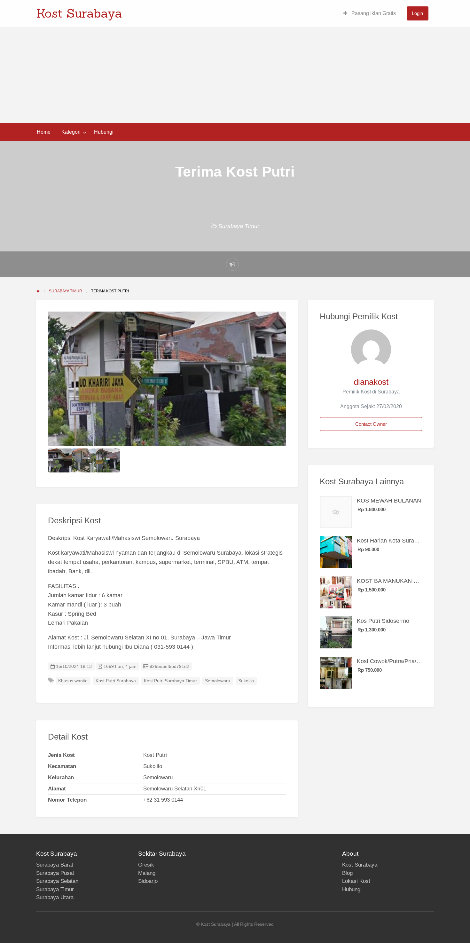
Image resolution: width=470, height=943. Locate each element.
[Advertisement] (235, 75)
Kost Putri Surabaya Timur (170, 680)
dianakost (371, 381)
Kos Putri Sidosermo (383, 621)
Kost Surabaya (79, 13)
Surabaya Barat (54, 865)
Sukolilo (246, 680)
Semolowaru (217, 680)
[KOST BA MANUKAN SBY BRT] (336, 592)
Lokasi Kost (356, 881)
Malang (146, 873)
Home (44, 132)
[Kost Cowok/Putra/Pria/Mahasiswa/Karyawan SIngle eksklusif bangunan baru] (336, 672)
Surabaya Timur (238, 226)
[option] (167, 379)
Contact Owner (371, 424)
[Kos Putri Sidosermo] (336, 632)
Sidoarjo (148, 881)
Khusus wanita (73, 680)
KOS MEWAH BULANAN (389, 500)
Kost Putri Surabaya (116, 680)
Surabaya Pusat (55, 873)
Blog (347, 873)
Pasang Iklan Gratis (373, 13)
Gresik (146, 865)
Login (417, 13)
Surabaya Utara (55, 897)
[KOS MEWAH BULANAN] (336, 511)
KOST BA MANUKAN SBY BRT (397, 581)
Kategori (71, 132)
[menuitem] (369, 13)
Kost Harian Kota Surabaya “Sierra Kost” (408, 540)
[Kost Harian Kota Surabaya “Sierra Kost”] (336, 552)
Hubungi (104, 132)
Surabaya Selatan (57, 881)
